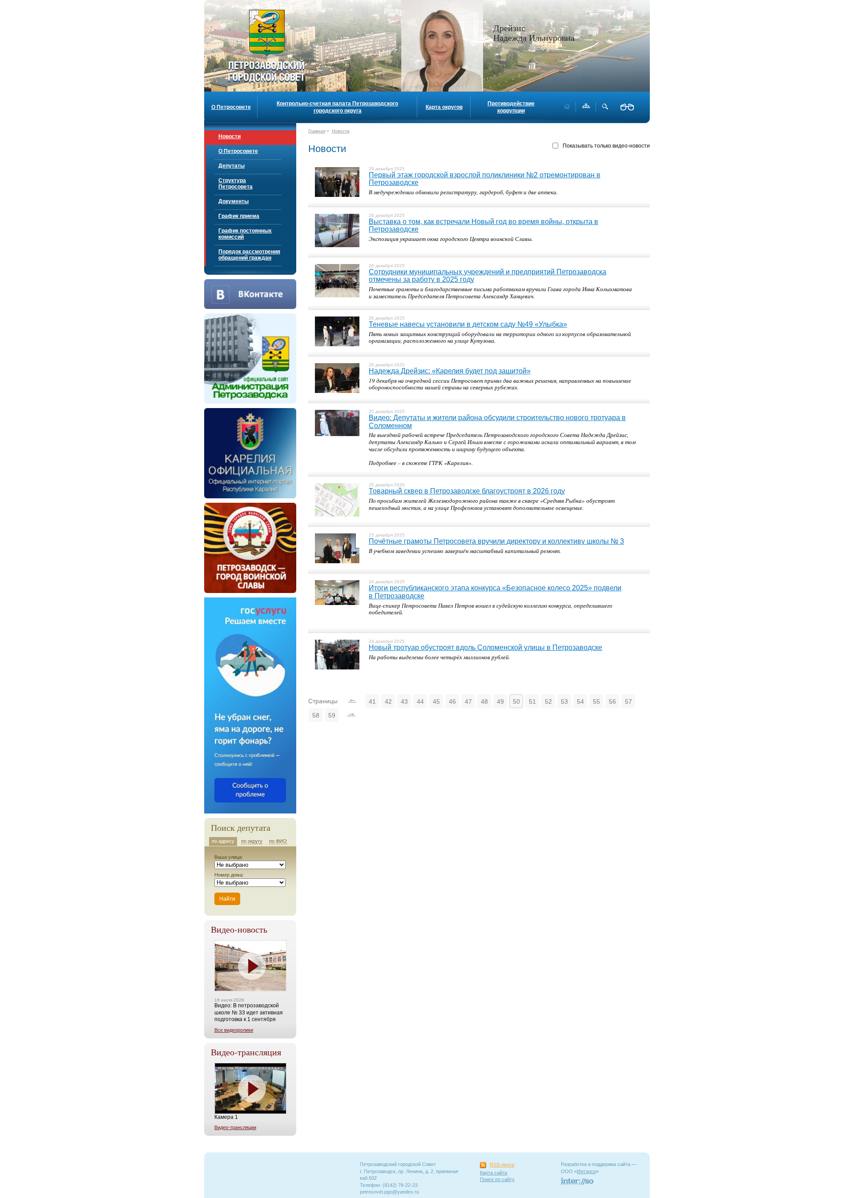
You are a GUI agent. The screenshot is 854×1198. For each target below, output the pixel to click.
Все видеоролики (233, 1030)
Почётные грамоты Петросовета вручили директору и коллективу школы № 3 (496, 541)
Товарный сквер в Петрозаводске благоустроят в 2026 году (467, 491)
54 (580, 701)
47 (468, 701)
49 (500, 701)
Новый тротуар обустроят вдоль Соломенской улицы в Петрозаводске (485, 647)
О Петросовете (231, 107)
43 (404, 701)
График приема (238, 216)
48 (484, 701)
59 (331, 715)
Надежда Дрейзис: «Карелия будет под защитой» (450, 371)
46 (452, 701)
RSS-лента (502, 1164)
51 (532, 701)
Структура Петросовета (235, 183)
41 (372, 701)
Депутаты (231, 166)
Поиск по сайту (497, 1179)
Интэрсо (586, 1171)
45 (436, 701)
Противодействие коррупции (511, 107)
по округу (251, 841)
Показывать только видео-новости (606, 146)
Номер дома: (229, 874)
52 (548, 701)
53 (564, 701)
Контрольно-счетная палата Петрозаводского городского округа (337, 107)
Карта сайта (493, 1172)
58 (315, 715)
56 (612, 701)
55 (596, 701)
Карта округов (444, 107)
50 (516, 701)
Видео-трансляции (235, 1127)
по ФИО (278, 841)
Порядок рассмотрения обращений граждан (249, 254)
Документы (233, 201)
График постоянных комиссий (245, 234)
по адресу (223, 841)
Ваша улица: (228, 857)
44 (420, 701)
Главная (316, 130)
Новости (229, 136)
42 (388, 701)
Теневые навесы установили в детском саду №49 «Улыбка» (468, 324)
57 (628, 701)
